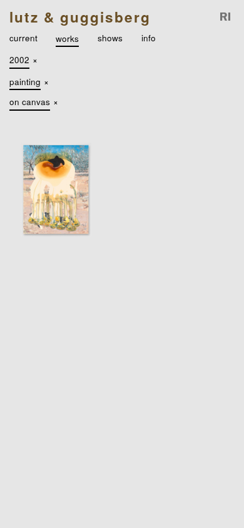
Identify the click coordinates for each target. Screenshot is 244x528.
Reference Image (225, 17)
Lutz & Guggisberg (80, 17)
